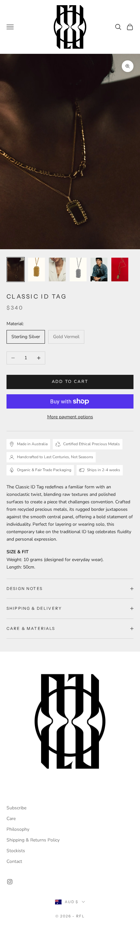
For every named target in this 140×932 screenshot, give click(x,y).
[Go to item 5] (99, 269)
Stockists (16, 851)
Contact (14, 861)
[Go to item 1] (16, 269)
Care (11, 819)
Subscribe (16, 808)
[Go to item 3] (57, 269)
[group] (70, 721)
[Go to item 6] (120, 269)
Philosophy (18, 829)
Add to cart (70, 382)
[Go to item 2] (36, 269)
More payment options (70, 417)
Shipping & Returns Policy (33, 840)
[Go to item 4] (78, 269)
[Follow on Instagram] (10, 881)
